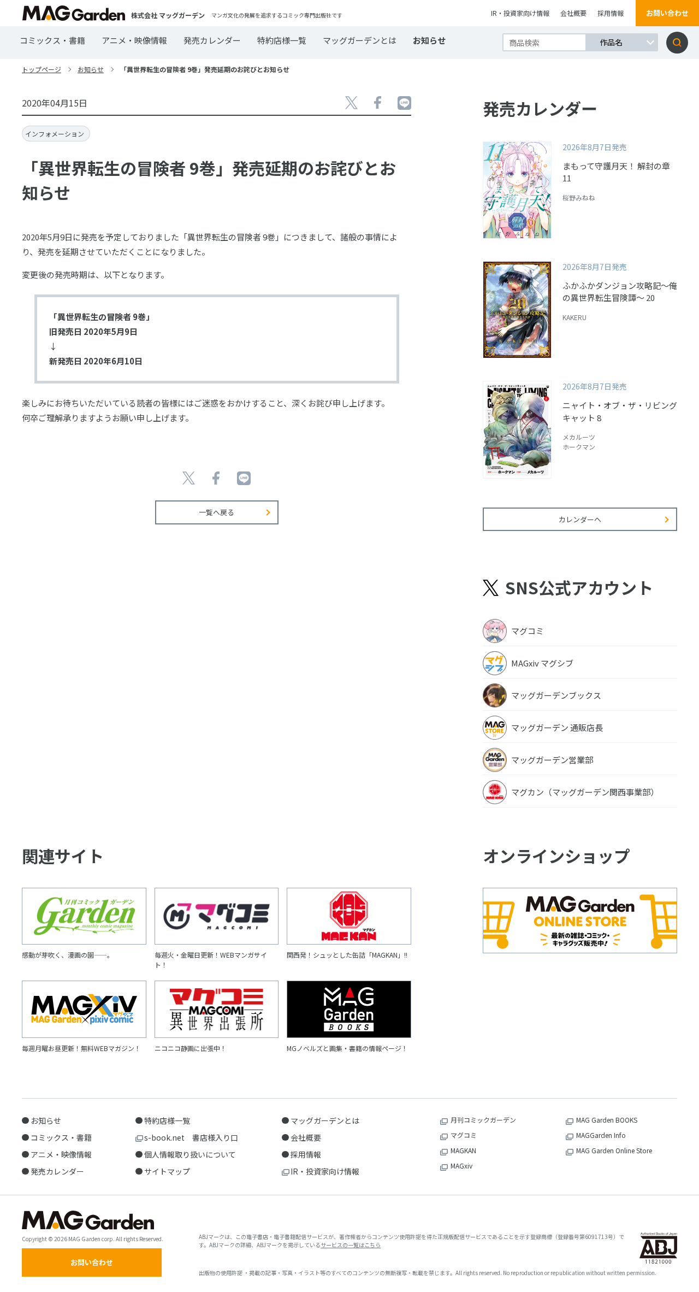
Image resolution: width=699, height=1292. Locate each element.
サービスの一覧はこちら (351, 1245)
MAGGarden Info (601, 1135)
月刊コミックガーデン (483, 1119)
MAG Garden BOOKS (606, 1119)
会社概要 (573, 12)
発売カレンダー (212, 40)
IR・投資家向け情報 (520, 12)
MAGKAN (463, 1150)
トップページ (41, 69)
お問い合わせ (667, 13)
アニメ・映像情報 (134, 40)
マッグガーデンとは (359, 40)
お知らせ (429, 40)
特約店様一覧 (281, 40)
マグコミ (464, 1135)
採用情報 (610, 12)
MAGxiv (461, 1165)
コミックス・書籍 (52, 40)
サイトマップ (167, 1171)
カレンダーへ (580, 519)
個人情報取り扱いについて (190, 1154)
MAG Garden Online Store (614, 1150)
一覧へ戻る (216, 512)
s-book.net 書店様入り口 (191, 1137)
